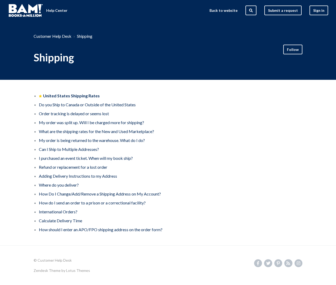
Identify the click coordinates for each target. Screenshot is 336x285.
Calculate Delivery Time (60, 220)
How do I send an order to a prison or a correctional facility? (92, 202)
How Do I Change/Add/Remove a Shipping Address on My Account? (100, 193)
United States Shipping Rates (71, 95)
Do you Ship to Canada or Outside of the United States (87, 104)
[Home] (26, 10)
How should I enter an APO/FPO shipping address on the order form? (100, 229)
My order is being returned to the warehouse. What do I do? (92, 140)
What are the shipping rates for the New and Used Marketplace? (96, 131)
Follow (293, 49)
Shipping (84, 36)
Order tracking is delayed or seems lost (74, 113)
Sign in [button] (318, 10)
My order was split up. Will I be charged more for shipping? (91, 122)
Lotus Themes (78, 270)
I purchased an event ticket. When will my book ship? (86, 158)
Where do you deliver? (59, 184)
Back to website (223, 10)
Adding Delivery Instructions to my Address (78, 175)
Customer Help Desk (52, 36)
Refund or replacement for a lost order (73, 167)
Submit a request (283, 10)
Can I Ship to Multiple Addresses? (69, 149)
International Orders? (58, 211)
